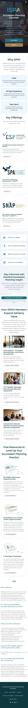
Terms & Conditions (8, 695)
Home (6, 692)
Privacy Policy (19, 695)
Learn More (6, 156)
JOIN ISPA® (12, 692)
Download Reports (11, 495)
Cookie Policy (13, 699)
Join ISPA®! (14, 40)
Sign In (14, 45)
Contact (19, 692)
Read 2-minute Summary (12, 365)
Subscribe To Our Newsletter (14, 297)
